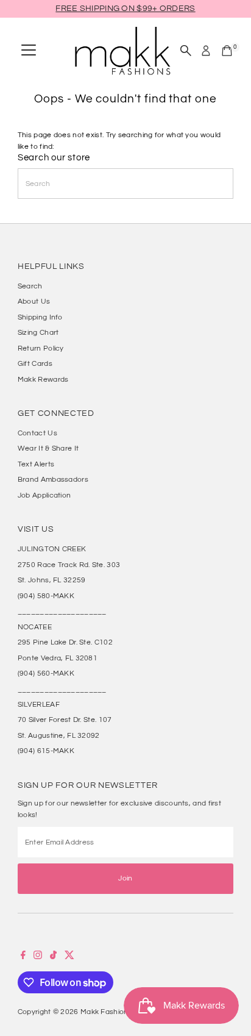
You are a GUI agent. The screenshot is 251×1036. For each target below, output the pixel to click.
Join (125, 878)
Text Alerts (36, 464)
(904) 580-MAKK (46, 595)
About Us (34, 301)
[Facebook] (23, 956)
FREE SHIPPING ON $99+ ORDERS (125, 8)
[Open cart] (227, 50)
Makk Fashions (106, 1011)
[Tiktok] (53, 956)
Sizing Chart (38, 332)
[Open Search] (185, 50)
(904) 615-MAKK (46, 750)
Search (30, 286)
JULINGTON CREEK (52, 548)
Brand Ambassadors (53, 479)
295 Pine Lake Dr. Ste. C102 (65, 642)
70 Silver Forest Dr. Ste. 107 (65, 719)
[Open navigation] (29, 50)
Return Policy (41, 348)
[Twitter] (69, 956)
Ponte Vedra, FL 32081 (57, 658)
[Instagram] (37, 956)
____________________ (62, 611)
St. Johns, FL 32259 (52, 580)
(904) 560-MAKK (46, 673)
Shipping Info (40, 317)
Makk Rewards (43, 379)
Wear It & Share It (48, 448)
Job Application (44, 495)
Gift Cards (35, 363)
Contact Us (37, 433)
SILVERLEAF (39, 704)
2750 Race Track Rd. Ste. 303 (69, 564)
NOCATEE (35, 627)
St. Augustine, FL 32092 (59, 735)
